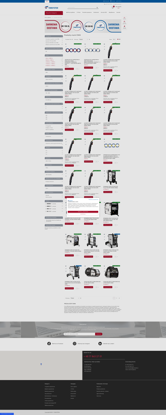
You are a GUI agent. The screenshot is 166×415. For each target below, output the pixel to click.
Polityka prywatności (93, 199)
